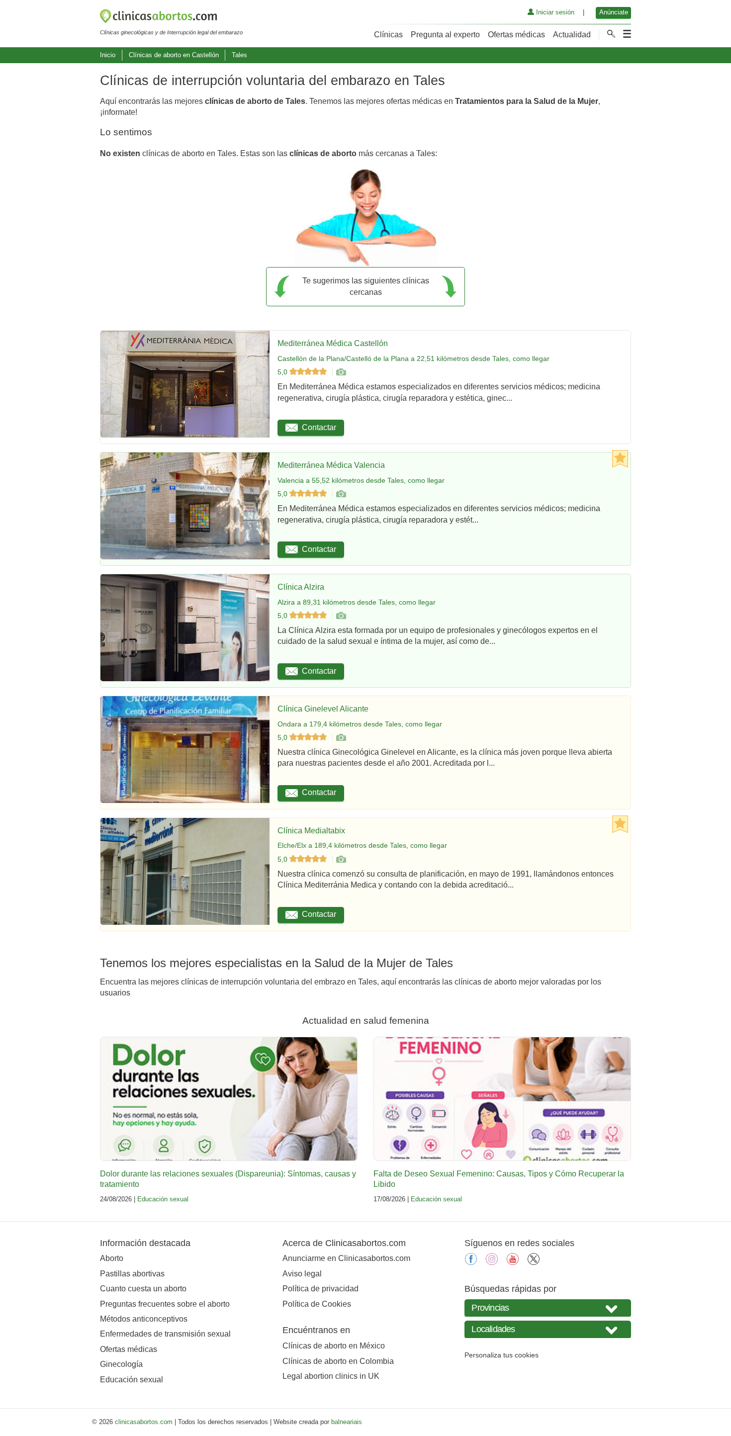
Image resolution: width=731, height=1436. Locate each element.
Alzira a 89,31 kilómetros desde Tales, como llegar (356, 602)
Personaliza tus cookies (501, 1355)
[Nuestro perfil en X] (533, 1262)
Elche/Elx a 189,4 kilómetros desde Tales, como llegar (362, 845)
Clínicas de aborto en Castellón (174, 55)
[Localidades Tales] (547, 1329)
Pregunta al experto (445, 34)
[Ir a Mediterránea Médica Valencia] (341, 493)
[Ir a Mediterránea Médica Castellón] (341, 371)
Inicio (107, 55)
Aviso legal (302, 1273)
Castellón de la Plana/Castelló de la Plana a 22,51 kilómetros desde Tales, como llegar (413, 358)
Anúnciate (613, 12)
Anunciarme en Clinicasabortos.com (346, 1258)
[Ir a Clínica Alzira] (341, 615)
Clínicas (388, 34)
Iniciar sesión (554, 12)
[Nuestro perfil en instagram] (491, 1262)
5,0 (283, 372)
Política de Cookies (316, 1304)
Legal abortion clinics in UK (330, 1376)
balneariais (346, 1422)
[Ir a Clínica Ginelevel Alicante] (341, 737)
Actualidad (572, 34)
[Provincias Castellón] (547, 1308)
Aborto (111, 1258)
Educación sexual (162, 1199)
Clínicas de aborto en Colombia (338, 1361)
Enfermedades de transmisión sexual (165, 1334)
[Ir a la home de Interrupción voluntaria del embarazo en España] (171, 18)
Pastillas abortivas (132, 1273)
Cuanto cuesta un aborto (143, 1288)
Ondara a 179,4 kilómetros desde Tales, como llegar (359, 724)
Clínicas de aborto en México (333, 1346)
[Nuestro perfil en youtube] (512, 1262)
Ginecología (121, 1364)
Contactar (319, 427)
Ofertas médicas (516, 34)
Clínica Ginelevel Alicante (322, 709)
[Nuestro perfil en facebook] (470, 1262)
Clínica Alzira (300, 587)
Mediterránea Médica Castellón (332, 343)
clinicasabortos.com (144, 1422)
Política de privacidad (320, 1288)
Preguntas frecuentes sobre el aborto (165, 1304)
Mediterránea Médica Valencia (331, 465)
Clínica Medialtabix (311, 830)
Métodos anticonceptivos (143, 1319)
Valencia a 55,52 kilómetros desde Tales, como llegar (361, 480)
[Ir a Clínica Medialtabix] (341, 859)
